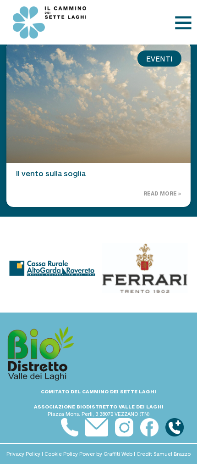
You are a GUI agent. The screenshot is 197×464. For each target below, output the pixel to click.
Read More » (162, 193)
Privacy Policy (23, 454)
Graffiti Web (118, 454)
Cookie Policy (61, 454)
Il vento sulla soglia (51, 173)
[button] (183, 22)
